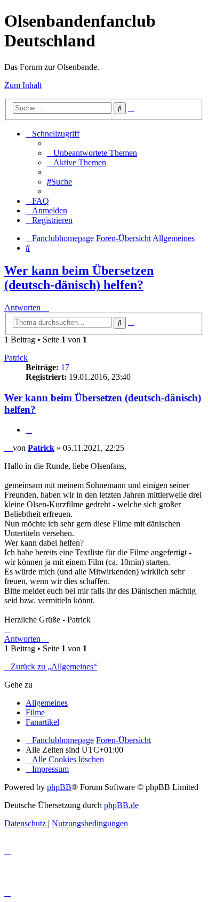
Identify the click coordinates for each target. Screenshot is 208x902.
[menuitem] (92, 152)
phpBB (59, 787)
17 (65, 367)
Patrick (16, 357)
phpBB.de (121, 805)
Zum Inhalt (23, 85)
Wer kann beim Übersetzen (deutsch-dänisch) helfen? (79, 278)
